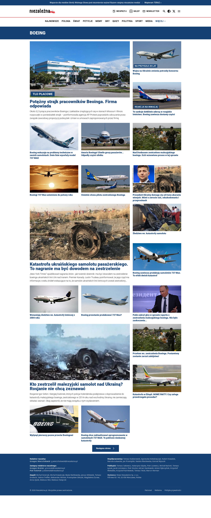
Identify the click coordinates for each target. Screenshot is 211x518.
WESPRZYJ (121, 11)
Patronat (148, 490)
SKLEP (136, 11)
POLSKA (66, 21)
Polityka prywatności (173, 490)
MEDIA (149, 21)
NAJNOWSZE (52, 21)
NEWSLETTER (152, 11)
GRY (107, 21)
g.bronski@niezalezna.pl (55, 468)
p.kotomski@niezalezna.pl (53, 470)
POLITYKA (127, 21)
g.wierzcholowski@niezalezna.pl (64, 461)
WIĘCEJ (159, 21)
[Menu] (179, 11)
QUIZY (115, 21)
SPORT (139, 21)
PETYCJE (88, 21)
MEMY (98, 21)
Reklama (158, 490)
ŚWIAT (76, 21)
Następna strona (103, 448)
